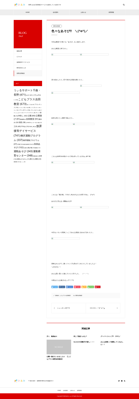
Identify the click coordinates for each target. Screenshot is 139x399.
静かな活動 (35, 159)
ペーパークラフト (29, 113)
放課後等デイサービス (23, 62)
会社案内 (55, 12)
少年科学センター (31, 122)
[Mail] (121, 381)
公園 (31, 115)
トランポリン (24, 110)
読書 (26, 147)
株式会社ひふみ (21, 68)
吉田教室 (32, 119)
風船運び (16, 161)
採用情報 (111, 12)
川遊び (39, 122)
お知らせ (83, 12)
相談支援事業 (27, 144)
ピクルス (19, 56)
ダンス (38, 107)
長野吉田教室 (21, 73)
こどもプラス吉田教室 (65, 295)
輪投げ (37, 148)
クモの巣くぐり (30, 107)
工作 (17, 126)
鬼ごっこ (22, 161)
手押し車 (32, 126)
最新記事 (19, 51)
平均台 (25, 126)
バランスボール (35, 110)
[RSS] (124, 381)
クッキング (22, 107)
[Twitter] (119, 381)
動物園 (23, 119)
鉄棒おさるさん (23, 159)
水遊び (20, 144)
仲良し (22, 115)
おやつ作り (31, 95)
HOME (28, 12)
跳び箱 (31, 148)
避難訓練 (36, 156)
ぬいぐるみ (30, 104)
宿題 (22, 122)
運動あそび (23, 151)
